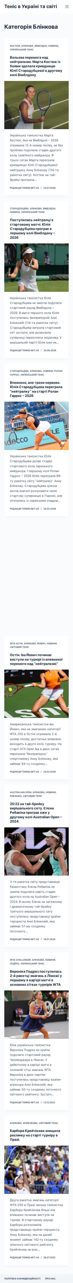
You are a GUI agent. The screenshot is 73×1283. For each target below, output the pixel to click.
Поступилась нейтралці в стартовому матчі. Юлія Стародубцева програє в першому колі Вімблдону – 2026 (32, 229)
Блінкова (27, 45)
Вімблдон (41, 45)
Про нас (50, 1278)
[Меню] (67, 6)
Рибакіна (16, 796)
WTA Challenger (20, 959)
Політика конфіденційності (22, 1278)
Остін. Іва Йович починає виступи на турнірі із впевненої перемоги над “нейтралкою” (36, 659)
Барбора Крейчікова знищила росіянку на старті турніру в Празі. (35, 1135)
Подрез (14, 963)
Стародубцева (19, 208)
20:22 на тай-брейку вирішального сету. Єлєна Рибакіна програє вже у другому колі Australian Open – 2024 (36, 812)
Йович (41, 643)
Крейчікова (30, 1123)
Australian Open (20, 792)
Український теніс (22, 49)
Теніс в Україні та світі (30, 6)
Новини (53, 45)
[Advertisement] (36, 576)
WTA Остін (16, 643)
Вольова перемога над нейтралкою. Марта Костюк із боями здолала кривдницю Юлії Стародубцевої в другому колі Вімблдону (36, 66)
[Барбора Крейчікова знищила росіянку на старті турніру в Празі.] (36, 1170)
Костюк (15, 45)
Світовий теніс (19, 647)
